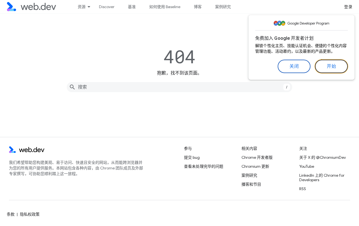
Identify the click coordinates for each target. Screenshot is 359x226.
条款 (11, 214)
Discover (106, 6)
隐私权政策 (30, 214)
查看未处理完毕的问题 (203, 166)
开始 (331, 66)
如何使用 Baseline (164, 6)
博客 (198, 6)
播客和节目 (251, 184)
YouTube (306, 166)
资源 (82, 6)
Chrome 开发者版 (257, 157)
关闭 (294, 66)
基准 (132, 6)
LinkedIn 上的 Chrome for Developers (321, 177)
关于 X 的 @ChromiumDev (322, 157)
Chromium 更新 (255, 166)
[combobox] (179, 87)
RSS (302, 188)
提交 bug (192, 157)
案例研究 (223, 6)
